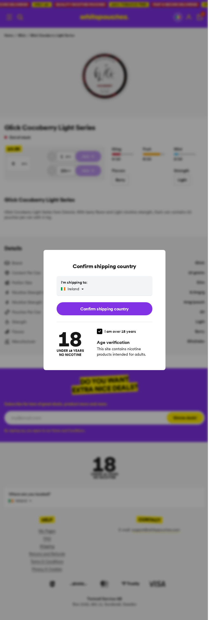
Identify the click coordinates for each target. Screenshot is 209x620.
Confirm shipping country (104, 308)
